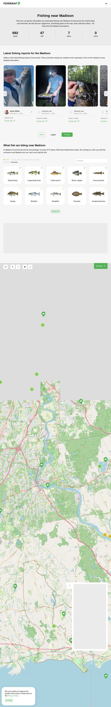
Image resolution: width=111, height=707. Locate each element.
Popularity (14, 162)
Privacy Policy (13, 696)
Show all (55, 211)
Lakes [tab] (53, 135)
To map (67, 134)
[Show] (15, 586)
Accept (9, 700)
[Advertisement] (55, 238)
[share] (5, 267)
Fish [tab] (41, 135)
